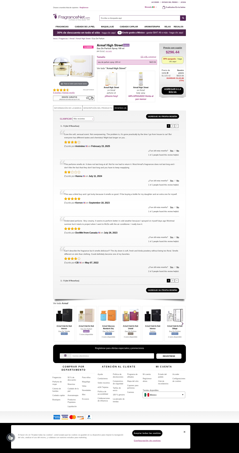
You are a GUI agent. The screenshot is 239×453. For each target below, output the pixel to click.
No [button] (177, 151)
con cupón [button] (172, 48)
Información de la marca (67, 108)
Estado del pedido (170, 2)
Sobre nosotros (104, 383)
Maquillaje (107, 27)
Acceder (155, 2)
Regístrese (169, 356)
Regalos (178, 27)
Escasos (85, 399)
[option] (127, 62)
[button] (74, 98)
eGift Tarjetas (103, 387)
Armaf (72, 39)
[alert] (151, 7)
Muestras (71, 384)
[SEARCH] (183, 18)
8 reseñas (57, 93)
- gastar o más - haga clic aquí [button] (152, 32)
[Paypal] (89, 417)
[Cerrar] (184, 432)
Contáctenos (103, 379)
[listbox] (127, 62)
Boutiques (56, 400)
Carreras (130, 392)
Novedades (86, 390)
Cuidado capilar (129, 27)
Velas (84, 386)
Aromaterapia (73, 395)
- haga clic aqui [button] (172, 60)
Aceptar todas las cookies (147, 433)
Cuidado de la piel (85, 27)
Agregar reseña (68, 93)
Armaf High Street (83, 39)
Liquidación (72, 406)
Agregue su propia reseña (162, 116)
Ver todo (111, 68)
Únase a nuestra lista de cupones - (70, 8)
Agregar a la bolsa (172, 90)
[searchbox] (139, 18)
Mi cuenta (147, 374)
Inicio (55, 39)
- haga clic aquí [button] (86, 32)
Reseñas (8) (121, 108)
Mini (83, 395)
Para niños (86, 377)
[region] (100, 437)
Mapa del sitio (132, 381)
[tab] (67, 108)
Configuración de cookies (147, 440)
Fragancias (62, 27)
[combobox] (142, 18)
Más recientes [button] (79, 119)
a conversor (148, 57)
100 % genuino (119, 395)
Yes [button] (171, 151)
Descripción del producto (97, 108)
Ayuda (183, 2)
